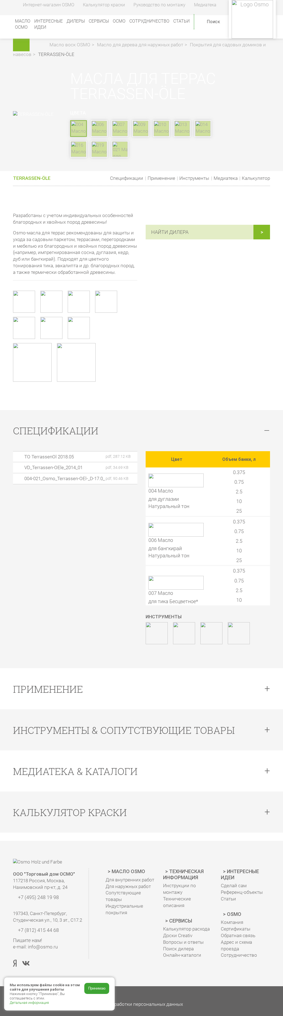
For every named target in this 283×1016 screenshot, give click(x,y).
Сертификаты (235, 929)
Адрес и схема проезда (236, 945)
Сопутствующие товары (123, 896)
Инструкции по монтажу (179, 889)
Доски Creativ (177, 935)
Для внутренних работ (130, 880)
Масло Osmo (128, 871)
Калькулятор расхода (186, 929)
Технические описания (177, 902)
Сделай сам (234, 885)
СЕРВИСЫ (99, 21)
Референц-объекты (242, 892)
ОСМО (119, 21)
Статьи (181, 21)
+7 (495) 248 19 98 (38, 897)
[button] (40, 44)
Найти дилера (169, 232)
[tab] (141, 430)
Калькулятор (256, 178)
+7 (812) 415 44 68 (38, 930)
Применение (161, 178)
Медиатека (226, 178)
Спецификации (126, 178)
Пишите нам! (27, 940)
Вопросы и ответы (183, 942)
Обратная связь (238, 935)
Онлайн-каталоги (182, 955)
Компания (232, 922)
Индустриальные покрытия (124, 909)
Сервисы (180, 921)
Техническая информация (183, 874)
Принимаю (97, 988)
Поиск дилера (178, 948)
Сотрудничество (149, 21)
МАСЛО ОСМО (22, 24)
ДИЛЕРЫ (76, 21)
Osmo (234, 914)
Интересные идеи (240, 874)
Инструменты (194, 178)
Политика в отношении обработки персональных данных (120, 1004)
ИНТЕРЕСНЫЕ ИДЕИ (48, 24)
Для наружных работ (128, 886)
